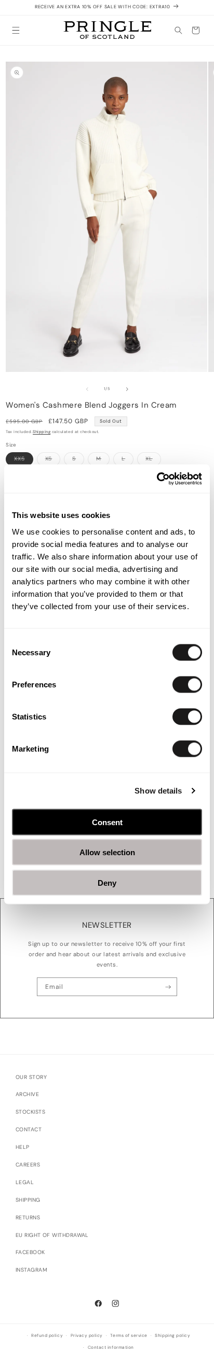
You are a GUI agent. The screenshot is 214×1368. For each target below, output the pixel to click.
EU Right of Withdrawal (52, 1235)
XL (153, 460)
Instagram (31, 1269)
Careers (28, 1164)
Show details (158, 790)
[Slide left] (87, 389)
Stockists (30, 1111)
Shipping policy (172, 1335)
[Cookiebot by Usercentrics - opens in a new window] (156, 478)
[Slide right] (127, 389)
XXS (23, 460)
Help (23, 1147)
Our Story (31, 1077)
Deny (107, 882)
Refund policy (47, 1335)
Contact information (111, 1347)
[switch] (187, 684)
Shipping (41, 431)
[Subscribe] (168, 986)
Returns (28, 1217)
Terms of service (128, 1335)
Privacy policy (87, 1335)
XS (53, 460)
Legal (25, 1182)
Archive (27, 1094)
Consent (107, 821)
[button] (15, 30)
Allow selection (107, 852)
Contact (29, 1129)
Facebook (30, 1252)
